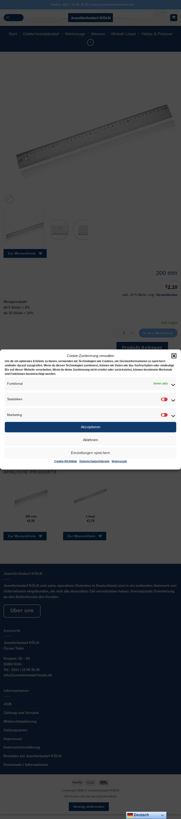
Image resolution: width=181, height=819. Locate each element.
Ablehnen (90, 440)
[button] (174, 355)
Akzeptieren (90, 427)
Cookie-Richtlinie (65, 461)
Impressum (119, 461)
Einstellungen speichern (90, 453)
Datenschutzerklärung (94, 461)
